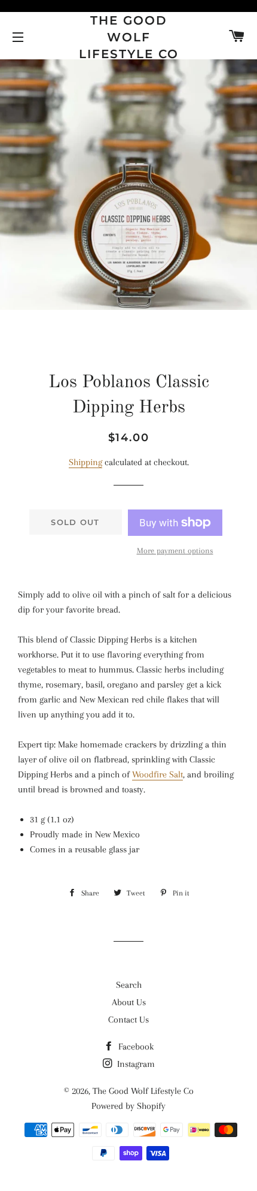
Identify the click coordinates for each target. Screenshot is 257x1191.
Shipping (85, 462)
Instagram (135, 1064)
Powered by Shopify (128, 1105)
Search (129, 984)
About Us (129, 1002)
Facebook (135, 1046)
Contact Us (128, 1019)
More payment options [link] (175, 550)
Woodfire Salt (157, 774)
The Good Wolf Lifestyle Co (129, 37)
